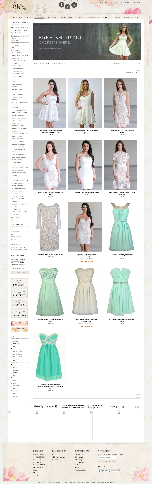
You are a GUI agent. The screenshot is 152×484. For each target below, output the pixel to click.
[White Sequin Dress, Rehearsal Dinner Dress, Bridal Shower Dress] (49, 227)
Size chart (79, 457)
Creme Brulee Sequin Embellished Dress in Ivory (86, 320)
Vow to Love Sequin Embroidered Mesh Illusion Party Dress (50, 131)
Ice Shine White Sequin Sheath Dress (50, 254)
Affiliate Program (18, 247)
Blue (15, 367)
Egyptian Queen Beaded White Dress (86, 192)
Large (15, 346)
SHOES (36, 473)
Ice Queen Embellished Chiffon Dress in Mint (122, 320)
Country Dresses (19, 141)
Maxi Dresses (17, 105)
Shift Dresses (17, 185)
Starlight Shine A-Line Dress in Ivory (86, 131)
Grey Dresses (17, 68)
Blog (54, 454)
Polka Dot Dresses (19, 102)
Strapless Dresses (19, 113)
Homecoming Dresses (20, 146)
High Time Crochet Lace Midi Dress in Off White (122, 193)
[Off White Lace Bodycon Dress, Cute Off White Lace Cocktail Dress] (49, 165)
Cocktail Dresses (19, 118)
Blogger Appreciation (19, 249)
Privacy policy (80, 470)
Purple (16, 378)
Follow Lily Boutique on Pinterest (74, 4)
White (15, 383)
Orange (16, 385)
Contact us (79, 454)
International (16, 236)
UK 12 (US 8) (17, 354)
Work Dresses (17, 136)
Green (15, 372)
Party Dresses (17, 123)
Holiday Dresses (18, 188)
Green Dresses (18, 73)
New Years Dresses (19, 212)
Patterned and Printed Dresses (18, 91)
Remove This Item (27, 27)
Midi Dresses (17, 107)
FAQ (12, 242)
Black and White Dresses (18, 80)
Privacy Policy (16, 244)
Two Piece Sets (18, 139)
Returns (14, 239)
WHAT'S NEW (15, 45)
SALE (12, 219)
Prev (135, 407)
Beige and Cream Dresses (18, 62)
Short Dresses (18, 115)
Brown (15, 370)
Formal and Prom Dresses (18, 151)
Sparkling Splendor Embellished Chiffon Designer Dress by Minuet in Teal (50, 386)
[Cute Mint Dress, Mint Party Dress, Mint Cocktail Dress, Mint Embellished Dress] (120, 227)
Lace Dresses (17, 120)
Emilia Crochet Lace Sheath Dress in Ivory (122, 131)
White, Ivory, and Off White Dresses (20, 57)
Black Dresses (18, 53)
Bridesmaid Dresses (19, 126)
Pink (15, 380)
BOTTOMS (16, 214)
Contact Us (15, 229)
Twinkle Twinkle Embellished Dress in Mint (50, 320)
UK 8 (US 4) (17, 349)
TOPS (13, 47)
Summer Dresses (18, 144)
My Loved (137, 2)
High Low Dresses (19, 110)
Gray (15, 391)
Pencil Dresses (18, 154)
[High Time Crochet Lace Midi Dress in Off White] (120, 165)
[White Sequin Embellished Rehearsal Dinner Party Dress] (49, 103)
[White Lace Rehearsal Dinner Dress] (120, 103)
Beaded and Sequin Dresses (19, 164)
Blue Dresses (17, 76)
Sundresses (16, 209)
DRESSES (16, 50)
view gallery (117, 407)
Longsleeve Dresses (20, 133)
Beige (15, 388)
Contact (55, 460)
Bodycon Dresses (19, 157)
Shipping (14, 234)
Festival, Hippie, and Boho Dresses (20, 169)
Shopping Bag (107, 2)
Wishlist (118, 2)
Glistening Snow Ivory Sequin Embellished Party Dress (86, 255)
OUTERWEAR (15, 217)
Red (14, 375)
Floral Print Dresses (17, 98)
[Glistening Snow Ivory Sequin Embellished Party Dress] (85, 227)
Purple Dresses (18, 66)
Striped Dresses (18, 94)
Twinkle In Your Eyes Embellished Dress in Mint (122, 255)
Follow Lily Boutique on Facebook (62, 4)
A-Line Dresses (18, 159)
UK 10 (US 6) (17, 351)
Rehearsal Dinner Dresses (19, 130)
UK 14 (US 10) (17, 356)
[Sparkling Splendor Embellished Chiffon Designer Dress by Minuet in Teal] (49, 357)
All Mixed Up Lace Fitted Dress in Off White (50, 193)
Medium (16, 343)
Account (128, 2)
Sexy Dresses (17, 196)
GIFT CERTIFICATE (40, 465)
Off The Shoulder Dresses (19, 174)
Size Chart (15, 231)
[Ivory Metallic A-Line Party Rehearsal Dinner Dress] (85, 103)
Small (15, 341)
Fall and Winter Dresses (18, 200)
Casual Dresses (18, 183)
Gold (15, 393)
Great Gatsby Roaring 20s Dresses (20, 179)
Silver (15, 396)
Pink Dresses (17, 71)
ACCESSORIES (39, 457)
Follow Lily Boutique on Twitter (68, 4)
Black (15, 365)
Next (138, 407)
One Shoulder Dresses (17, 192)
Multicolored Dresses (17, 85)
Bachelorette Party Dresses (20, 205)
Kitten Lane (109, 483)
